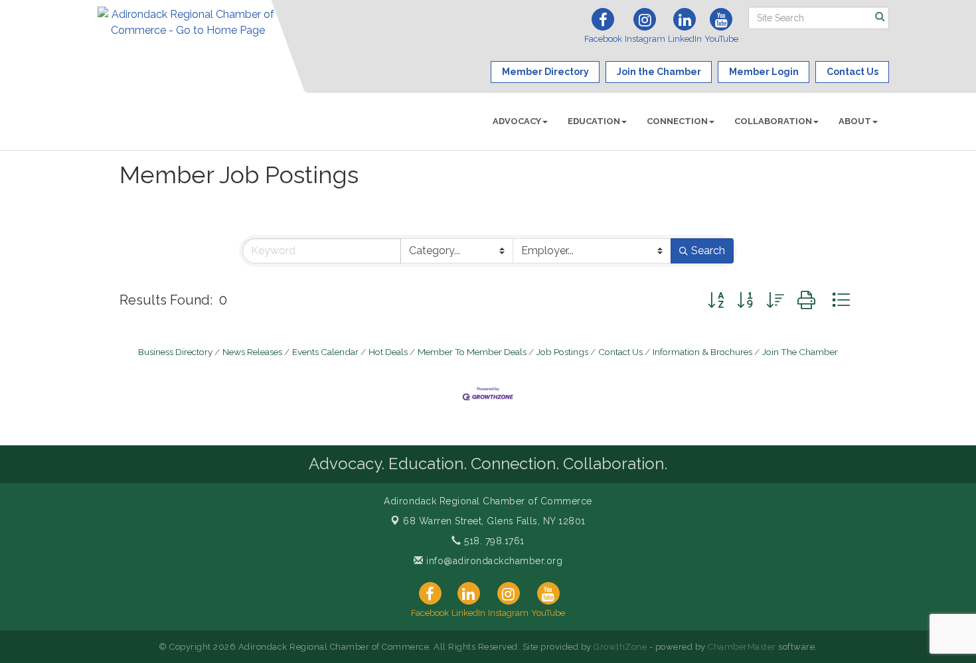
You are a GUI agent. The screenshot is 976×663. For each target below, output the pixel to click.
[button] (715, 300)
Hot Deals (388, 351)
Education (594, 121)
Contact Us (620, 351)
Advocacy (517, 121)
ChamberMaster (742, 647)
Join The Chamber (800, 351)
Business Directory (175, 351)
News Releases (252, 351)
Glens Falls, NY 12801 (494, 521)
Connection (677, 121)
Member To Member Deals (472, 351)
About (855, 121)
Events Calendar (325, 351)
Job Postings (562, 351)
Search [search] (708, 250)
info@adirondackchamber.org (493, 560)
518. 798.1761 (493, 541)
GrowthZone (620, 647)
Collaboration (773, 121)
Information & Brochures (702, 351)
